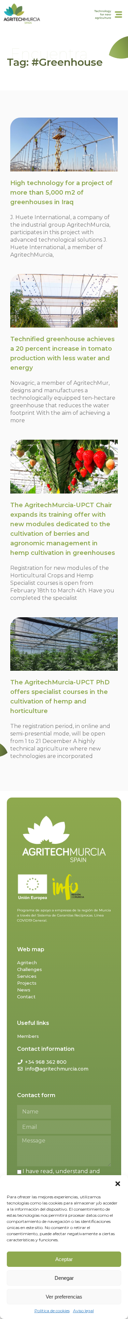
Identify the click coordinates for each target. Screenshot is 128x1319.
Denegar (64, 1278)
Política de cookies (52, 1310)
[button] (117, 1183)
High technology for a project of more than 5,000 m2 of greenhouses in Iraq (61, 192)
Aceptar (64, 1259)
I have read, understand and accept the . (58, 1174)
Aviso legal (83, 1310)
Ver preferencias (64, 1297)
